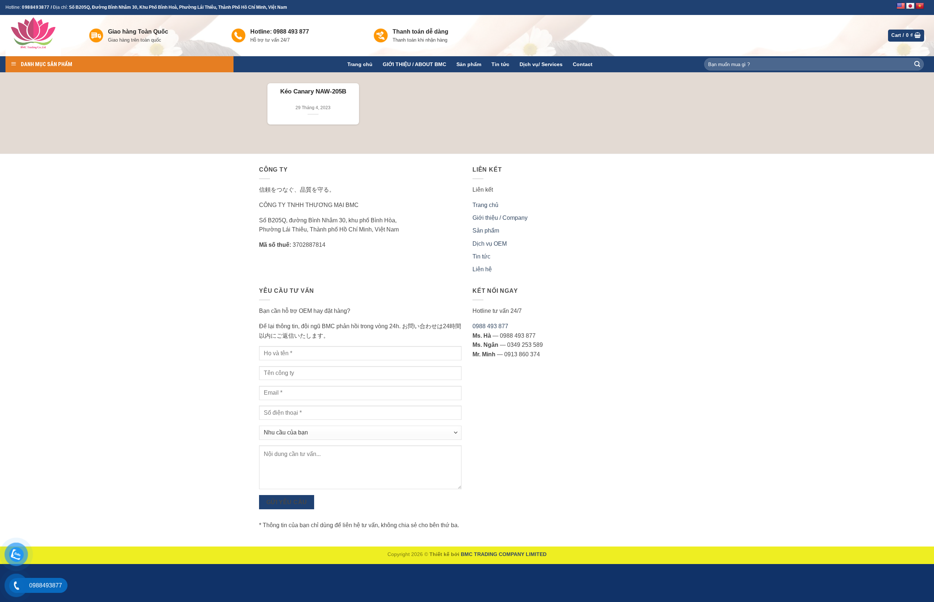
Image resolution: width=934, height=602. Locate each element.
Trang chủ (360, 64)
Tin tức (500, 64)
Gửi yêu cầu (286, 502)
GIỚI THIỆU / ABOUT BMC (414, 64)
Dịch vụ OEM (489, 244)
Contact (583, 64)
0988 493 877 (490, 326)
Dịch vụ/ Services (541, 64)
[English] (900, 6)
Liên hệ (482, 269)
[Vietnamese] (919, 6)
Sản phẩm (468, 64)
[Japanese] (910, 6)
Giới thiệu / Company (500, 218)
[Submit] (917, 64)
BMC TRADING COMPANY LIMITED (504, 554)
